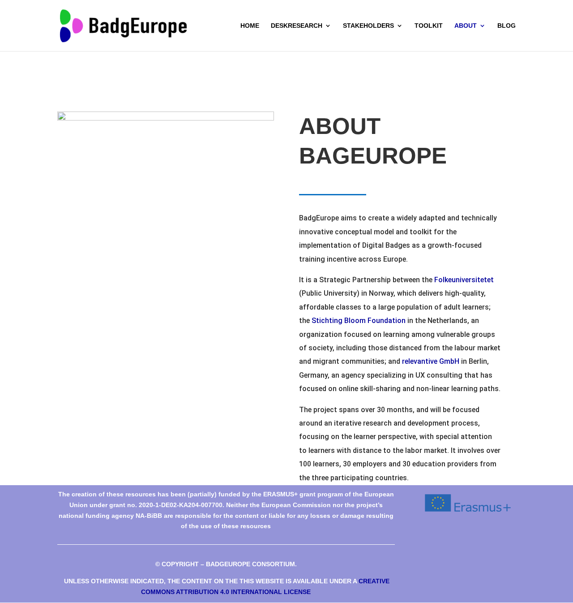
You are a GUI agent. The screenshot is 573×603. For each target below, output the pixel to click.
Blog (506, 25)
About (465, 25)
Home (249, 25)
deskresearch (296, 25)
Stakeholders (368, 25)
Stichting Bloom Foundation (359, 320)
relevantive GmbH (430, 361)
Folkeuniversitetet (464, 280)
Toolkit (429, 25)
